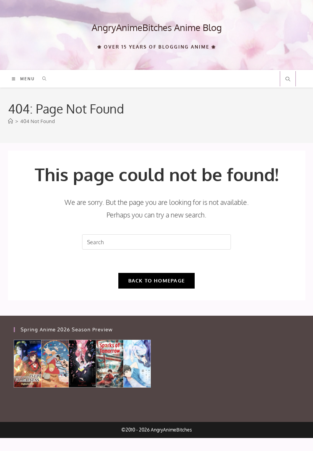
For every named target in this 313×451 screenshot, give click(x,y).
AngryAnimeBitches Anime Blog (157, 27)
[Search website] (287, 79)
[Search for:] (42, 78)
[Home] (10, 121)
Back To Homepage (156, 280)
